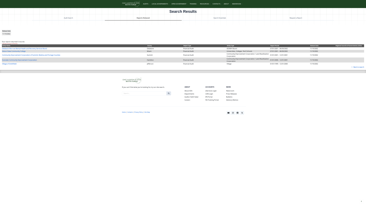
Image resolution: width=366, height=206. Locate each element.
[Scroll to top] (361, 201)
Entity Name (6, 46)
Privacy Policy (138, 112)
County (149, 46)
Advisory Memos (232, 100)
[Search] (168, 93)
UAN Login (209, 94)
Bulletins (229, 97)
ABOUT (226, 4)
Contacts (130, 112)
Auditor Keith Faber (192, 97)
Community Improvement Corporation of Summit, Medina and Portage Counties (31, 55)
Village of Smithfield (9, 64)
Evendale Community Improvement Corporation (19, 60)
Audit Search (68, 18)
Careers (187, 100)
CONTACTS (216, 4)
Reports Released (143, 18)
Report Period (274, 46)
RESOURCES (204, 4)
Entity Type (230, 46)
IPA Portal (208, 97)
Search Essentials (220, 18)
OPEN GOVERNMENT (178, 4)
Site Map (147, 112)
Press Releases (231, 94)
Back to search (359, 67)
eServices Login (211, 91)
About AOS (188, 91)
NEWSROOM (236, 4)
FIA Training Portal (212, 100)
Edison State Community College (14, 51)
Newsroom (230, 91)
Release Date (314, 46)
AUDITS (145, 4)
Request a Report (296, 18)
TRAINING (193, 4)
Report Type (187, 46)
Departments (189, 94)
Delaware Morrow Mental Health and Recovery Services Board (24, 48)
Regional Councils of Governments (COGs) (349, 46)
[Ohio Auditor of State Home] (131, 4)
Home (124, 112)
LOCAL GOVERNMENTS (160, 4)
